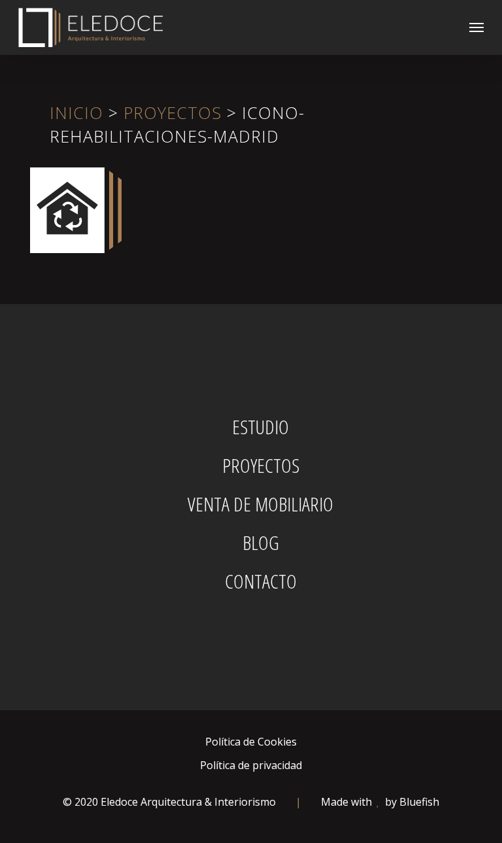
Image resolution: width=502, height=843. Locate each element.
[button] (476, 27)
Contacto (261, 581)
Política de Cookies (251, 741)
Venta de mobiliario (260, 504)
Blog (261, 543)
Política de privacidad (251, 765)
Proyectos (173, 112)
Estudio (260, 427)
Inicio (76, 112)
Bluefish (419, 802)
